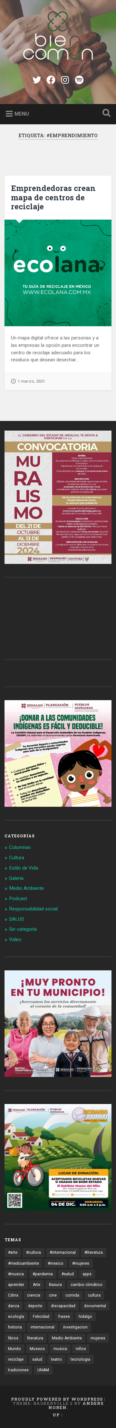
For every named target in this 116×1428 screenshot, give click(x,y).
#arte (12, 1252)
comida (72, 1295)
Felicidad (41, 1316)
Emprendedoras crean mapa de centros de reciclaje (53, 197)
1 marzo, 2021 (31, 381)
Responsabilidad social (33, 909)
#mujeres (80, 1263)
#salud (68, 1274)
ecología (16, 1316)
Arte (36, 1284)
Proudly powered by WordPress (57, 1399)
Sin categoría (23, 929)
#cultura (33, 1252)
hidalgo (85, 1316)
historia (15, 1327)
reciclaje (16, 1359)
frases (64, 1316)
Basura (55, 1284)
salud (37, 1359)
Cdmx (13, 1295)
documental (95, 1306)
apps (87, 1274)
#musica (16, 1274)
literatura (35, 1338)
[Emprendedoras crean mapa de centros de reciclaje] (58, 273)
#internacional (63, 1252)
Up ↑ (58, 1414)
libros (13, 1338)
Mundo (14, 1349)
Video (15, 939)
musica (60, 1349)
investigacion (75, 1327)
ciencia (33, 1295)
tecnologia (80, 1359)
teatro (56, 1359)
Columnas (20, 847)
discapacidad (63, 1306)
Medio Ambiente (26, 888)
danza (13, 1306)
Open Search (105, 113)
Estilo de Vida (23, 868)
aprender (16, 1284)
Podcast (18, 898)
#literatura (93, 1252)
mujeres (98, 1338)
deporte (35, 1306)
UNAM (43, 1370)
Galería (16, 878)
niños (81, 1349)
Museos (37, 1349)
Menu (22, 113)
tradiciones (18, 1370)
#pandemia (43, 1274)
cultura (94, 1295)
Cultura (16, 858)
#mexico (55, 1263)
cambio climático (86, 1284)
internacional (42, 1327)
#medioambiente (23, 1263)
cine (53, 1295)
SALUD (16, 919)
